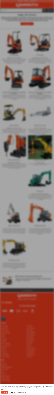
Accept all (5, 392)
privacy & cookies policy (45, 387)
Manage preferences (21, 392)
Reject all (13, 392)
